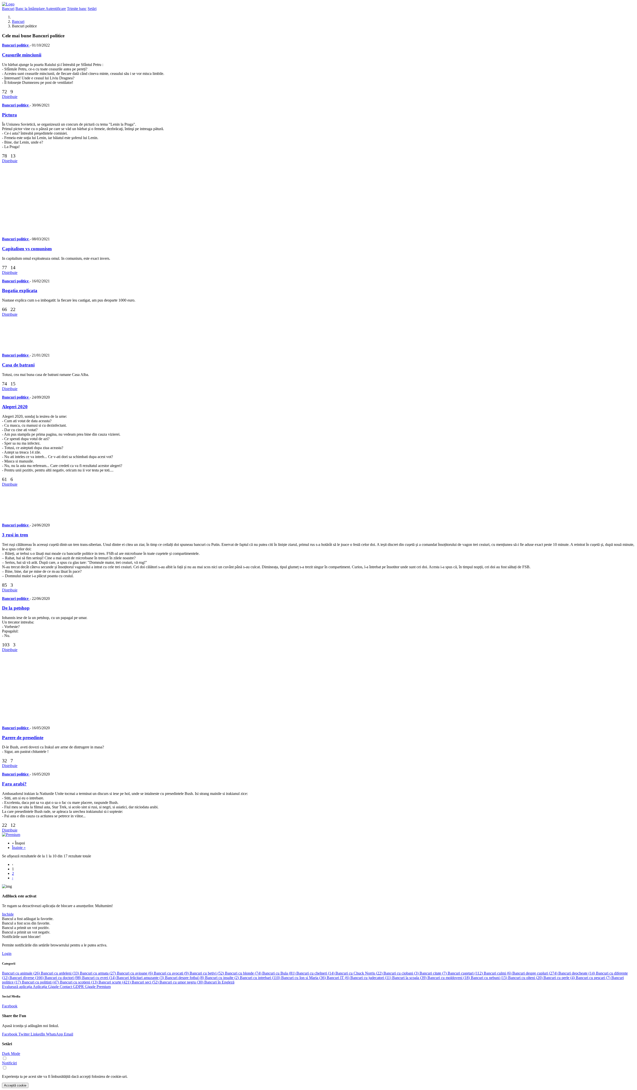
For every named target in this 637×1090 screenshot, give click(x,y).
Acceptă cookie (15, 1085)
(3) (401, 973)
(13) (79, 982)
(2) (222, 978)
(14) (315, 973)
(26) (21, 973)
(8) (185, 978)
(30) (181, 982)
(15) (489, 978)
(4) (559, 978)
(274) (535, 973)
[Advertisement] (151, 198)
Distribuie (9, 97)
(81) (279, 973)
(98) (63, 978)
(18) (449, 978)
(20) (525, 978)
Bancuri (18, 21)
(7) (434, 973)
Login (6, 953)
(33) (60, 973)
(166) (27, 978)
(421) (115, 982)
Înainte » (19, 847)
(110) (260, 978)
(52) (207, 973)
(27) (98, 973)
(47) (41, 982)
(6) (135, 973)
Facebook (9, 1006)
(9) (172, 973)
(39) (409, 978)
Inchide (8, 914)
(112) (466, 973)
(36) (304, 978)
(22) (359, 973)
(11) (371, 978)
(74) (243, 973)
